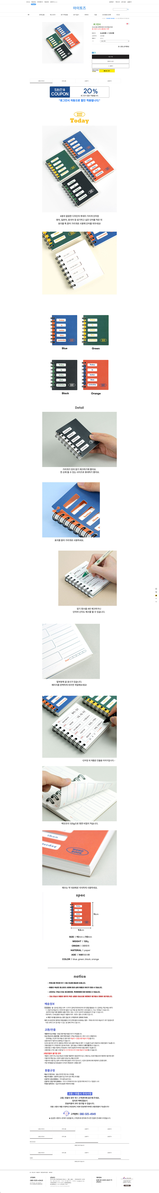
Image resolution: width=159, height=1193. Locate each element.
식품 (95, 14)
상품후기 (129, 2)
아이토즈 (79, 8)
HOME (103, 18)
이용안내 (38, 1172)
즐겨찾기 (111, 2)
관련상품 (64, 81)
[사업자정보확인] (67, 1182)
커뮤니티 (117, 2)
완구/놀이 (76, 14)
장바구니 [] (53, 2)
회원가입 (33, 2)
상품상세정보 (41, 81)
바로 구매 (110, 56)
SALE (118, 14)
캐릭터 (87, 14)
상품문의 (109, 81)
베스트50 (52, 14)
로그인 (28, 2)
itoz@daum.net (80, 1181)
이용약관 (50, 1172)
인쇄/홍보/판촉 (106, 14)
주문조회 (46, 2)
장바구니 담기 (110, 61)
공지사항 (123, 2)
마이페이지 (40, 2)
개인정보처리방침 (44, 1172)
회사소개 (33, 1172)
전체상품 (41, 14)
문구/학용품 (64, 14)
